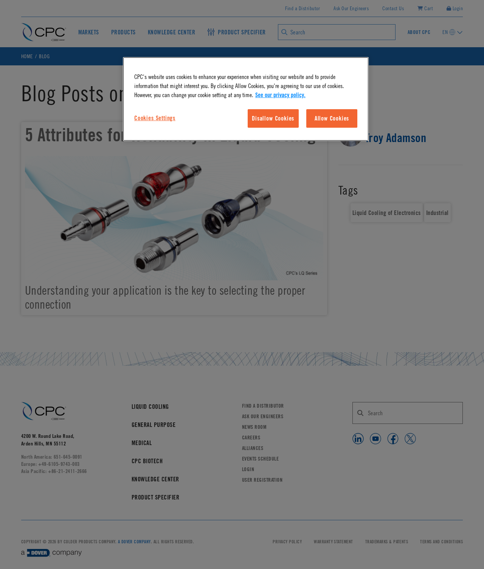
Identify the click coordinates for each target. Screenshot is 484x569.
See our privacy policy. (280, 95)
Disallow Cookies (273, 118)
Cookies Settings (154, 118)
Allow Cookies (332, 118)
